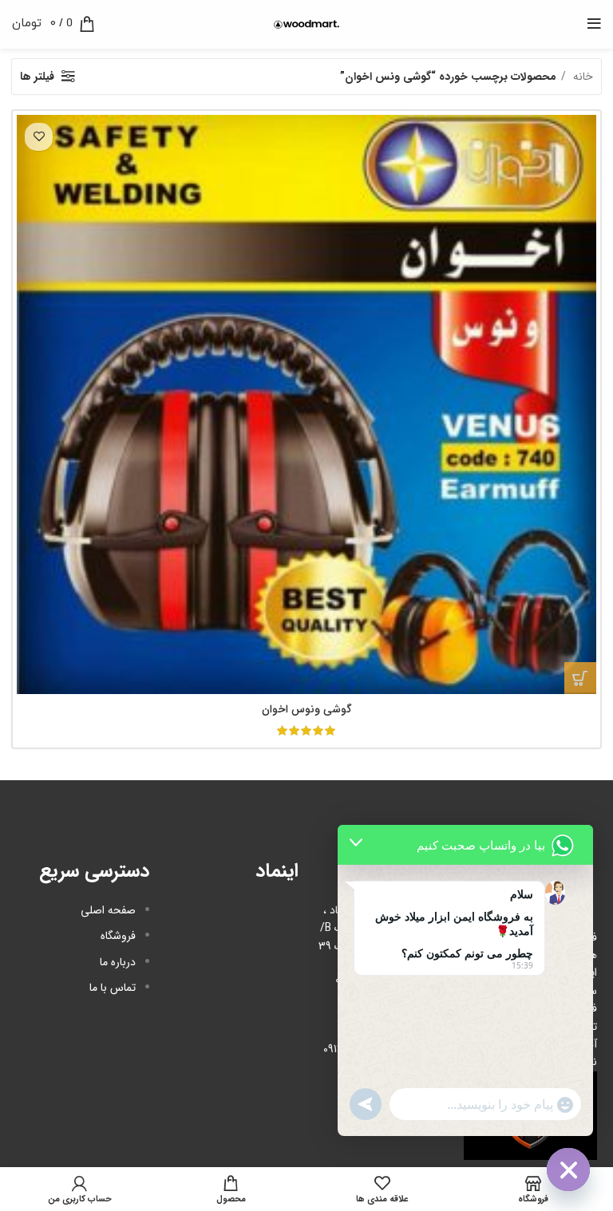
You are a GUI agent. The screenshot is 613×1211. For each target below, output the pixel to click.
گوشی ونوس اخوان (307, 709)
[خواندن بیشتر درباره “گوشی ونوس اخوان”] (580, 678)
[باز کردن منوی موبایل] (594, 24)
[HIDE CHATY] (568, 1169)
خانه (581, 76)
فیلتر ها (37, 76)
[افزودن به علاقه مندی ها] (39, 137)
